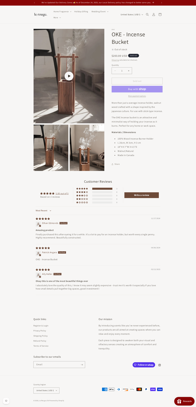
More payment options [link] (137, 96)
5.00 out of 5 (62, 193)
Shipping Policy (40, 336)
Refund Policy (39, 341)
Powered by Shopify (56, 400)
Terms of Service (40, 346)
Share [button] (117, 164)
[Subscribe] (82, 364)
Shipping (115, 60)
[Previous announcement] (34, 2)
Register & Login (40, 325)
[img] (43, 218)
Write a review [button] (141, 195)
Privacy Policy (39, 331)
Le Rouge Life (44, 400)
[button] (62, 11)
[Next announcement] (161, 2)
